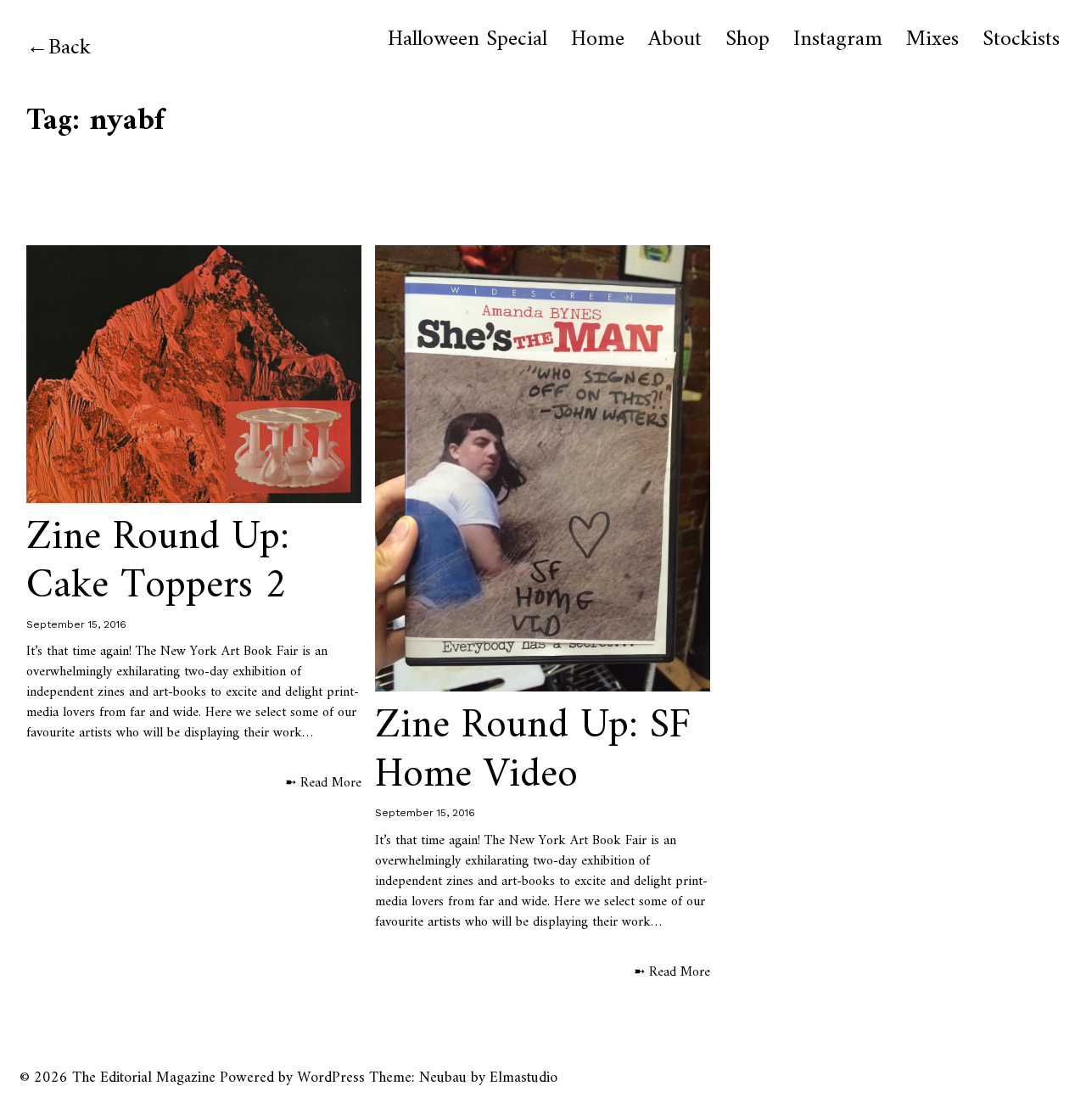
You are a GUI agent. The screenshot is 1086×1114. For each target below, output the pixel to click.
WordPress (331, 1078)
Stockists (1021, 39)
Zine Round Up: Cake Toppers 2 (157, 562)
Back (69, 48)
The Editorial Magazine (144, 1078)
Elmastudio (523, 1078)
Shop (747, 39)
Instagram (837, 39)
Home (597, 39)
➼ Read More (323, 783)
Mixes (932, 39)
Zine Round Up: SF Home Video (533, 751)
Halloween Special (467, 39)
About (675, 39)
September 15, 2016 (76, 624)
